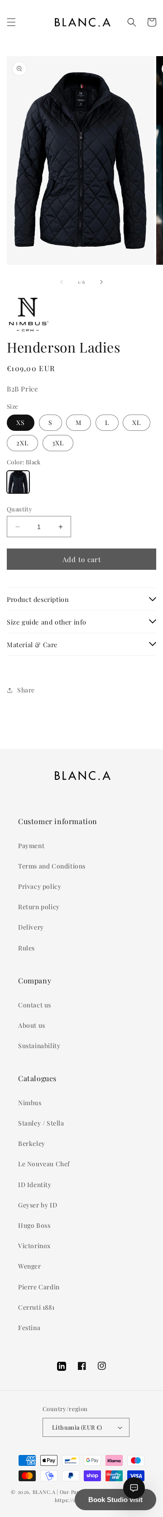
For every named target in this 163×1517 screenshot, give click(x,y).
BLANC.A (44, 1491)
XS (20, 422)
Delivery (31, 927)
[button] (11, 22)
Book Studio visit (115, 1499)
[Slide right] (101, 282)
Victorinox (34, 1245)
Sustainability (39, 1045)
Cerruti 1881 (36, 1307)
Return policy (39, 906)
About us (31, 1025)
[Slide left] (62, 282)
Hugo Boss (34, 1225)
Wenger (29, 1266)
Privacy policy (39, 886)
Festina (29, 1327)
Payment (31, 845)
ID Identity (35, 1184)
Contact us (34, 1005)
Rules (26, 948)
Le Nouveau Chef (44, 1163)
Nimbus (30, 1102)
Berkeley (31, 1143)
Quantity (19, 509)
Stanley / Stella (41, 1123)
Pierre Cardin (39, 1287)
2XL (22, 443)
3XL (58, 443)
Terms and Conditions (52, 866)
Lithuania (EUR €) (77, 1427)
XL (136, 422)
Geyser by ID (37, 1205)
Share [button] (26, 690)
